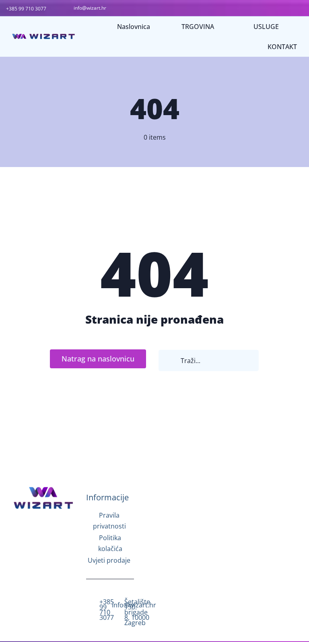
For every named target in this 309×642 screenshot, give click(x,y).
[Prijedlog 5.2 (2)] (43, 488)
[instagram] (43, 531)
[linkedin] (43, 556)
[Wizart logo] (43, 37)
